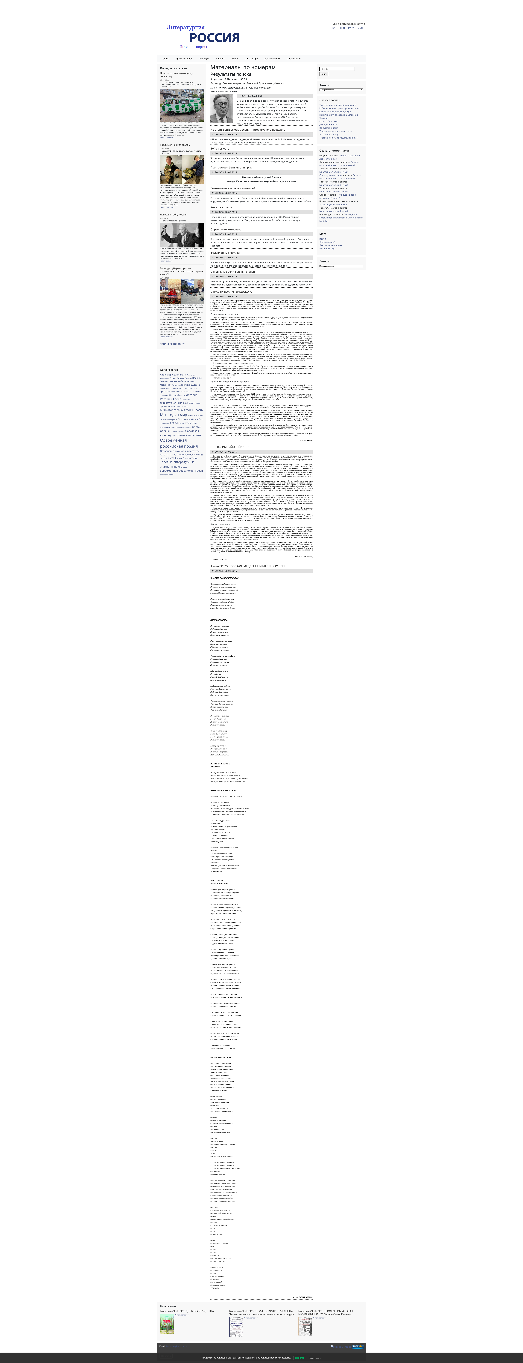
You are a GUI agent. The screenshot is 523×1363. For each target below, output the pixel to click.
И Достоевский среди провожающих (339, 108)
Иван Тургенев (187, 391)
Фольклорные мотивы (225, 252)
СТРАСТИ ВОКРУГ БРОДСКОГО (231, 291)
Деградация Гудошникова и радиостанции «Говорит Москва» (341, 217)
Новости (220, 58)
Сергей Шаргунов (178, 431)
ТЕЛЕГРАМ (347, 28)
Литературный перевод (178, 406)
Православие (164, 423)
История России (177, 395)
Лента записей (272, 58)
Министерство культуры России (181, 410)
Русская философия (183, 427)
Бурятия (188, 378)
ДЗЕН (362, 28)
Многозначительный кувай (333, 172)
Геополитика (176, 385)
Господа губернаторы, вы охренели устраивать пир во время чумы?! (181, 271)
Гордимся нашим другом (175, 144)
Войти (322, 238)
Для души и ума (328, 124)
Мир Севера (251, 58)
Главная (165, 58)
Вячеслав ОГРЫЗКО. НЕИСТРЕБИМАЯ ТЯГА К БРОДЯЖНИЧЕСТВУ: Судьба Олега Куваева (326, 1313)
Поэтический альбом (190, 419)
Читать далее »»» (167, 137)
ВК (333, 28)
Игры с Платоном (328, 121)
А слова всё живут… (330, 134)
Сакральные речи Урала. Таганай (232, 271)
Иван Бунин (174, 391)
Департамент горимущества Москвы (176, 388)
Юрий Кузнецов (180, 467)
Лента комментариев (330, 245)
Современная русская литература (180, 451)
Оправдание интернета (225, 229)
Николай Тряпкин (195, 415)
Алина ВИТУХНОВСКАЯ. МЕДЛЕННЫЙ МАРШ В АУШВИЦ (248, 566)
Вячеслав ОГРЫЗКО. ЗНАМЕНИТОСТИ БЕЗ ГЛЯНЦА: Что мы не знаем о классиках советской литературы (261, 1313)
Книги (235, 58)
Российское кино (167, 427)
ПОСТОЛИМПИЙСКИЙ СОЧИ (230, 447)
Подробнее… (315, 1358)
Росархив (191, 423)
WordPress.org (327, 248)
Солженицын (164, 455)
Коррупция (186, 399)
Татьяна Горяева (183, 458)
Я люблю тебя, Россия (173, 214)
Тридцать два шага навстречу (335, 131)
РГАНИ (181, 423)
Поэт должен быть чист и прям (231, 167)
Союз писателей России (184, 454)
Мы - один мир (173, 415)
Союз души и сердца (330, 175)
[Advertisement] (22, 9)
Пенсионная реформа (168, 420)
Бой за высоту (219, 148)
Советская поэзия (188, 435)
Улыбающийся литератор (333, 204)
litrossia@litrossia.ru (176, 1346)
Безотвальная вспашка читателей (233, 188)
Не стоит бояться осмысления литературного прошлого (247, 129)
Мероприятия (294, 58)
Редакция (204, 58)
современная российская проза (181, 470)
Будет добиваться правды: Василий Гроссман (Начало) (247, 83)
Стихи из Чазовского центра (335, 111)
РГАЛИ (174, 423)
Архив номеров (184, 58)
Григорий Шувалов (190, 385)
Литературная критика (173, 402)
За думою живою (328, 128)
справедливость (167, 475)
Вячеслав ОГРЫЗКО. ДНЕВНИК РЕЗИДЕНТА (187, 1311)
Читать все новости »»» (173, 343)
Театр (194, 458)
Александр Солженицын (173, 374)
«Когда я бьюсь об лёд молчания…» (338, 137)
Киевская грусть (221, 207)
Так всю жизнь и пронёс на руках (337, 105)
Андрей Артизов (177, 378)
